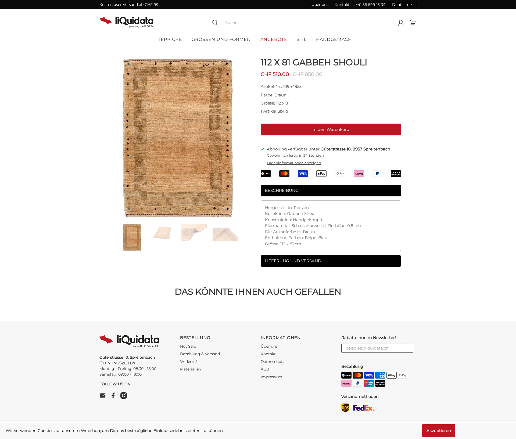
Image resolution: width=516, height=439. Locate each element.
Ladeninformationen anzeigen (294, 163)
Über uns (319, 4)
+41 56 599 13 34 (370, 4)
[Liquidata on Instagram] (125, 397)
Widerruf (188, 361)
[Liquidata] (126, 22)
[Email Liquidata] (104, 397)
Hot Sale (188, 346)
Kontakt (342, 4)
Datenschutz (273, 361)
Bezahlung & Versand (200, 353)
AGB (265, 369)
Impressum (271, 377)
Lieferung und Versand (293, 260)
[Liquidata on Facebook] (114, 397)
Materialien (190, 369)
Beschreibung (282, 190)
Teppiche (170, 39)
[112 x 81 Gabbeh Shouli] (177, 138)
